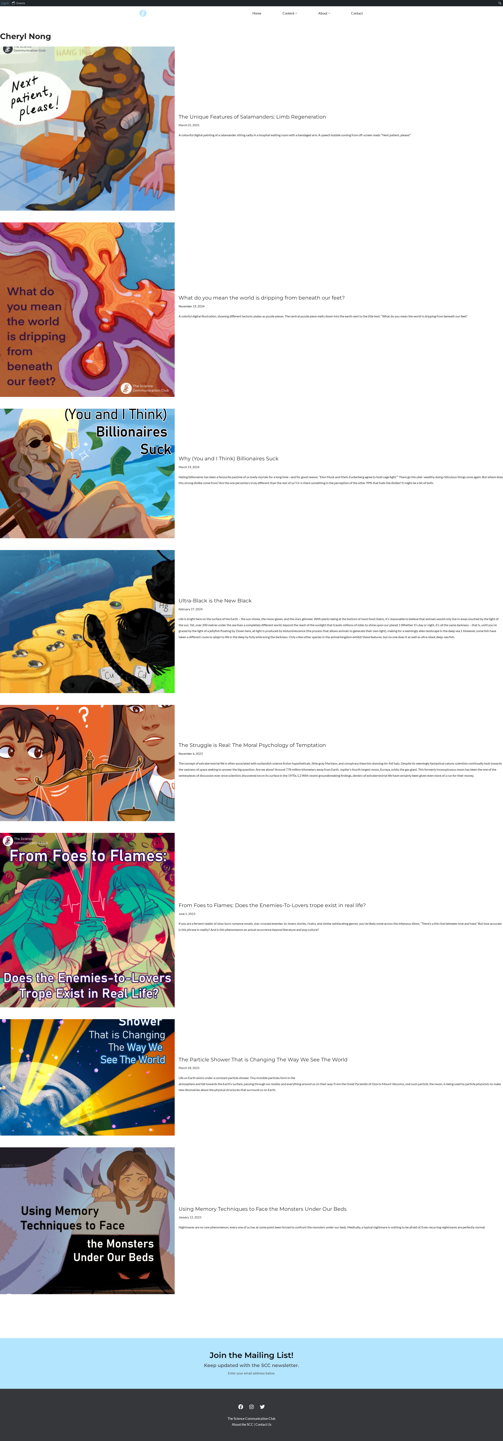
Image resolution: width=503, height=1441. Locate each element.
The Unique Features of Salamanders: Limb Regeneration (252, 117)
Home (256, 13)
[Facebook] (241, 1407)
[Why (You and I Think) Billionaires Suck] (87, 473)
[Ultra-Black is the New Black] (87, 621)
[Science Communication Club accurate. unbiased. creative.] (143, 13)
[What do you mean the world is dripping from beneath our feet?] (87, 309)
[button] (296, 13)
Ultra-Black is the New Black (215, 601)
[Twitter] (262, 1407)
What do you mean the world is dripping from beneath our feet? (262, 298)
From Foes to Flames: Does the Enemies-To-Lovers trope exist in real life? (272, 905)
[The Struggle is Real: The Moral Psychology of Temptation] (87, 763)
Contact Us (263, 1424)
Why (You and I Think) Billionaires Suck (229, 458)
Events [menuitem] (21, 3)
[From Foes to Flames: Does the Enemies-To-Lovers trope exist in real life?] (87, 920)
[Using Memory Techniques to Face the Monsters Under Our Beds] (87, 1220)
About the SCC (243, 1424)
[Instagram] (251, 1407)
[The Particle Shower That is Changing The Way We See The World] (87, 1077)
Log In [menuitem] (5, 3)
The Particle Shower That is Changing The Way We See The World (263, 1059)
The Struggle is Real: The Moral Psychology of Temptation (252, 745)
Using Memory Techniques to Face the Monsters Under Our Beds (263, 1209)
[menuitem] (500, 3)
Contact (357, 13)
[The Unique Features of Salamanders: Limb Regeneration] (87, 129)
